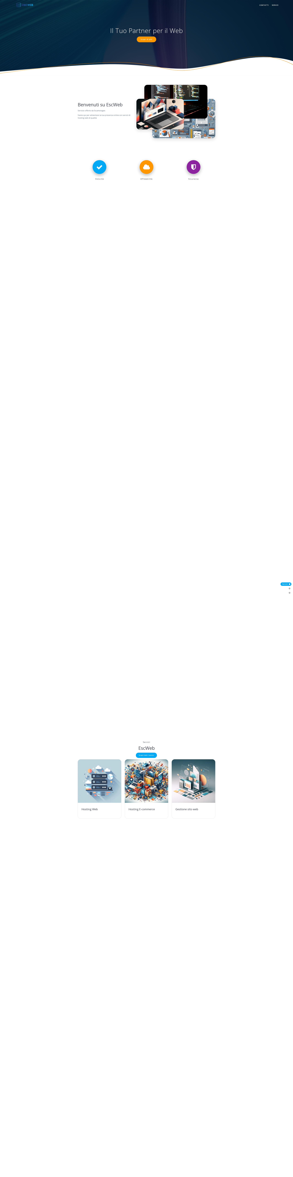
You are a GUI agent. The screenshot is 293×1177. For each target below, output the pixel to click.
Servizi (275, 5)
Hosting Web (89, 809)
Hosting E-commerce (142, 809)
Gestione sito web (186, 809)
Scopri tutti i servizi (146, 755)
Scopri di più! (146, 39)
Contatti (264, 5)
